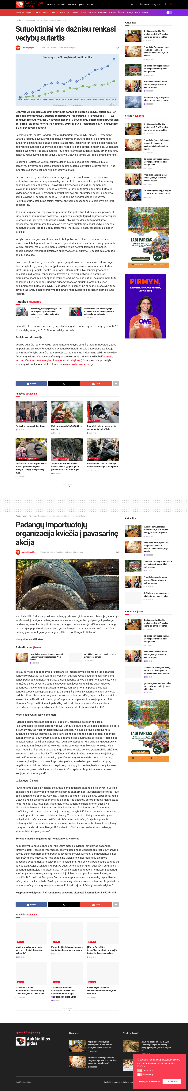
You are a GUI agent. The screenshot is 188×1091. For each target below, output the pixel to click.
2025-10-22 (21, 476)
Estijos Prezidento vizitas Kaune (31, 426)
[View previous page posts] (65, 486)
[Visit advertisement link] (148, 237)
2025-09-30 (56, 473)
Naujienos (51, 5)
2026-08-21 (149, 184)
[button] (139, 1070)
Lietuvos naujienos (27, 458)
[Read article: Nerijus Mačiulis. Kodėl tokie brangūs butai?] (131, 1065)
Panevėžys (20, 12)
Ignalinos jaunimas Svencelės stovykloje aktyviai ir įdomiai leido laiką (157, 686)
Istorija (21, 421)
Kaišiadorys (64, 12)
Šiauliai (121, 12)
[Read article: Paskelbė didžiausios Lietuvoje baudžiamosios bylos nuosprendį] (103, 449)
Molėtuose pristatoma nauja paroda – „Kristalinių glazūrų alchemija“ (29, 950)
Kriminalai (72, 5)
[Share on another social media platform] (116, 383)
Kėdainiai (54, 12)
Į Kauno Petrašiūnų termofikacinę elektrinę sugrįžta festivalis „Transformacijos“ (102, 950)
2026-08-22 (149, 134)
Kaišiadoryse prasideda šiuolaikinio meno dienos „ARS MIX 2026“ (101, 990)
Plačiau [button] (141, 1066)
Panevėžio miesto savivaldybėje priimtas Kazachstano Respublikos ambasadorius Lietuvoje (99, 311)
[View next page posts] (70, 486)
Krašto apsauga (61, 458)
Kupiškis (75, 12)
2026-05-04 (35, 317)
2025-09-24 (92, 470)
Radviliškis (102, 12)
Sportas (61, 5)
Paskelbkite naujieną (112, 1082)
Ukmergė (129, 12)
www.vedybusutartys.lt (78, 364)
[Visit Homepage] (29, 4)
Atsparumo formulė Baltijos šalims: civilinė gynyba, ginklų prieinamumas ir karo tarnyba (65, 466)
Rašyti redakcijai (129, 1082)
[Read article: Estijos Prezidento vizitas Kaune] (31, 412)
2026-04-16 (89, 317)
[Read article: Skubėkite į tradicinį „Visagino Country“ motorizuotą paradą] (133, 195)
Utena (137, 12)
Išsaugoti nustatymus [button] (149, 1082)
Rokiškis (112, 12)
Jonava (45, 12)
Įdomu (81, 5)
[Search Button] (171, 4)
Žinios (25, 516)
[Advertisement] (94, 505)
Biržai (38, 12)
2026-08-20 (56, 954)
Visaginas (33, 516)
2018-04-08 (44, 552)
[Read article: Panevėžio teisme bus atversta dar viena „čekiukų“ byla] (103, 412)
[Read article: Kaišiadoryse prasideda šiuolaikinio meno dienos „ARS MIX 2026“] (103, 973)
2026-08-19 (56, 1000)
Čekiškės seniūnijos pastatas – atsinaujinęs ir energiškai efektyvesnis (158, 69)
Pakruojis (92, 12)
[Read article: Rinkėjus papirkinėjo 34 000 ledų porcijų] (67, 412)
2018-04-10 (44, 48)
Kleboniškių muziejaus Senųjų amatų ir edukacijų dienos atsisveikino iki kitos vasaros (157, 670)
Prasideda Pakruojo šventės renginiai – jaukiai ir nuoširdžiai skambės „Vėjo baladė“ (47, 657)
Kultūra (90, 5)
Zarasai (145, 12)
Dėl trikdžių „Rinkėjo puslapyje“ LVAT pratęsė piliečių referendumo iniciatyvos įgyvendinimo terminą (46, 311)
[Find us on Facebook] (165, 4)
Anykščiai (30, 12)
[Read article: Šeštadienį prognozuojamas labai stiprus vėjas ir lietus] (133, 102)
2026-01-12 (92, 433)
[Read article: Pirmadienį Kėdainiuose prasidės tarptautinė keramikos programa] (67, 933)
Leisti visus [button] (172, 1082)
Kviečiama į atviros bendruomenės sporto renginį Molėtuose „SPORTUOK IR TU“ (30, 990)
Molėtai (83, 12)
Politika (26, 20)
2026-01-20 (56, 433)
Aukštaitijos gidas (28, 48)
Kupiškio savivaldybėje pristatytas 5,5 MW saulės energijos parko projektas (156, 34)
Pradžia (18, 20)
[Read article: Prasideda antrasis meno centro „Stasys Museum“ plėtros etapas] (133, 86)
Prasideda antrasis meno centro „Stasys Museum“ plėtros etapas (155, 84)
